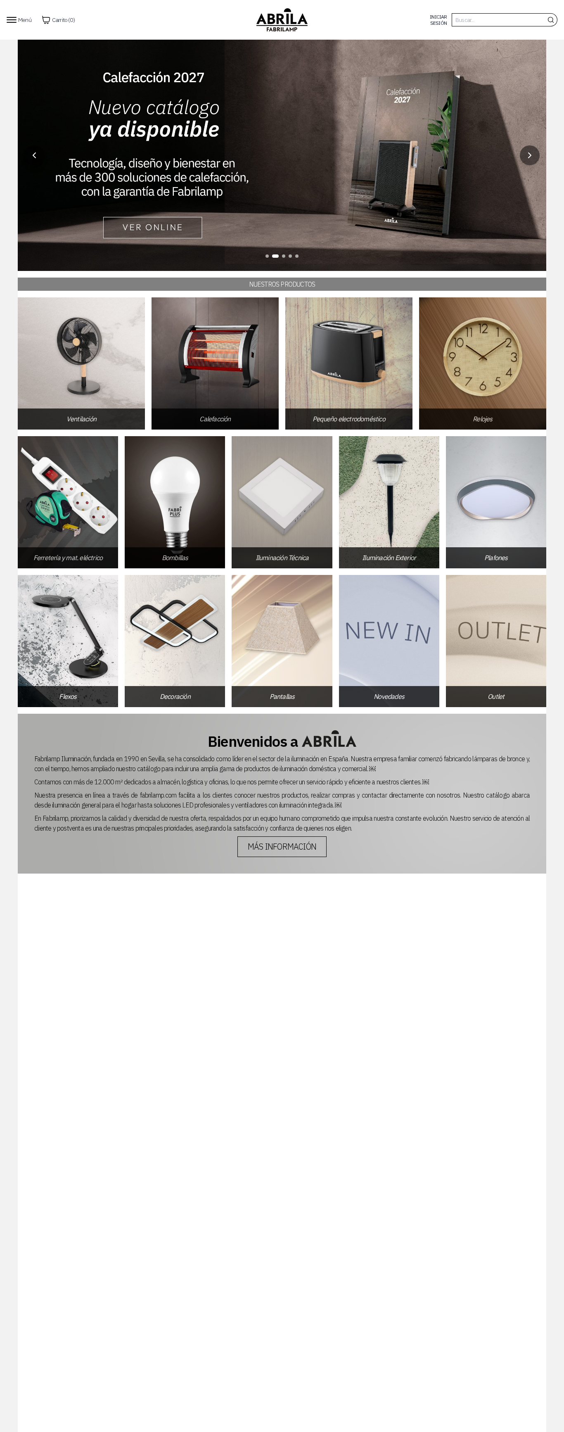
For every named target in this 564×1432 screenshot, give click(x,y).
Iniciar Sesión (438, 20)
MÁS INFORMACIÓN (282, 846)
